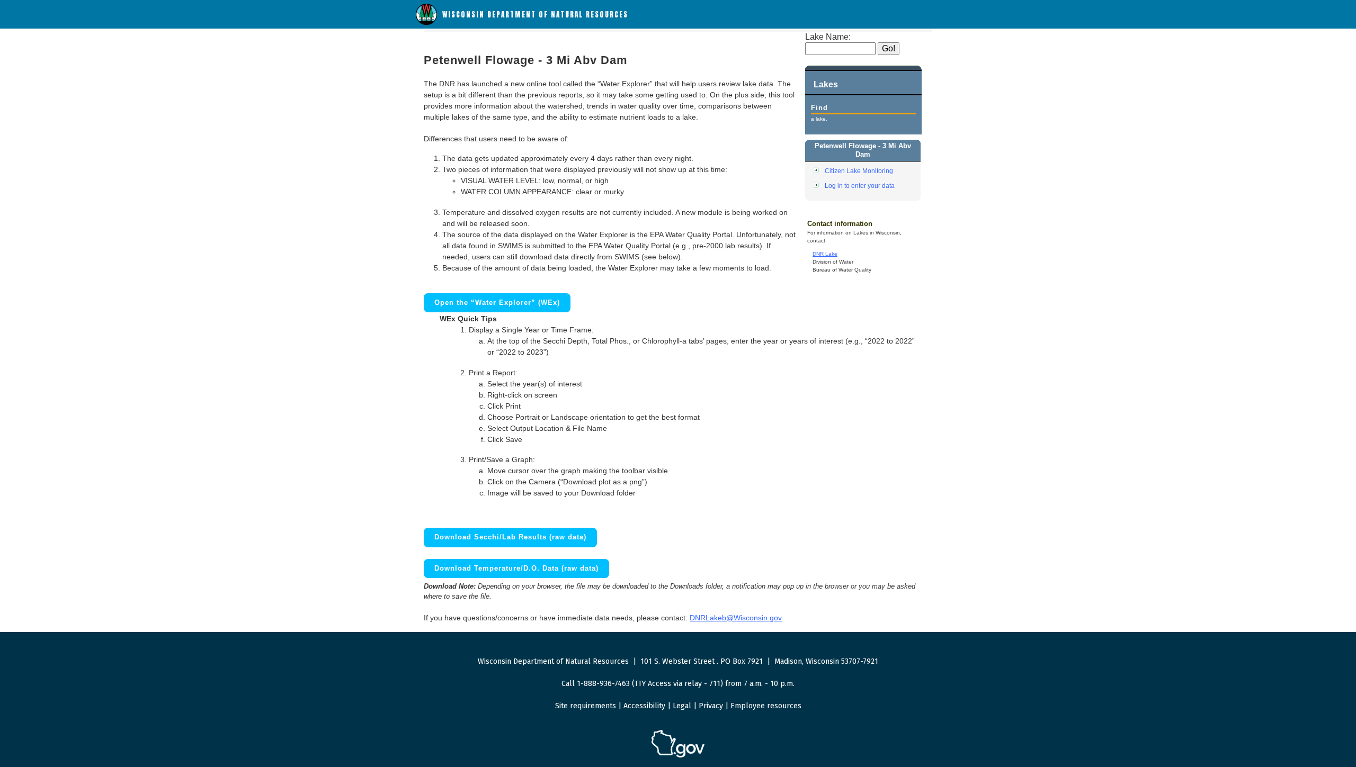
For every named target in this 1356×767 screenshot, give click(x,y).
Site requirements (585, 705)
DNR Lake (825, 254)
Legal (682, 705)
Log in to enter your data (860, 185)
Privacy (711, 705)
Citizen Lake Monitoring (859, 170)
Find (819, 108)
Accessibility (644, 705)
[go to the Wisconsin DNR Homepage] (426, 22)
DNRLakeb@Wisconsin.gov (736, 617)
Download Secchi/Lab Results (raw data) (510, 537)
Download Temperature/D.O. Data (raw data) (516, 568)
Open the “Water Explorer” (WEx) (497, 302)
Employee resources (765, 705)
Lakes (826, 84)
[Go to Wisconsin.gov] (678, 756)
